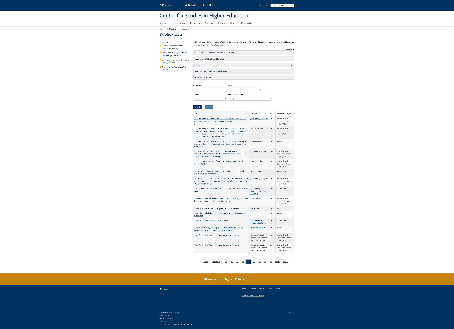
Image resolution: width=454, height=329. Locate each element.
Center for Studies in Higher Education (205, 15)
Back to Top (290, 313)
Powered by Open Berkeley (169, 313)
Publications (179, 23)
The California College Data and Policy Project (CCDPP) (174, 54)
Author (231, 85)
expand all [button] (290, 49)
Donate (261, 289)
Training (209, 23)
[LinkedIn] (166, 293)
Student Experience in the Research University (172, 47)
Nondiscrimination (166, 319)
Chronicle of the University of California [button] (211, 71)
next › (278, 262)
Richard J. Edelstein (258, 223)
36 (255, 262)
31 (227, 262)
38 (266, 262)
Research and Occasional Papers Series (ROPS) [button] (214, 53)
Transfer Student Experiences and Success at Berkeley (216, 235)
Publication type (235, 94)
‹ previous (217, 262)
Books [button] (197, 65)
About (233, 23)
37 (260, 262)
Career (277, 289)
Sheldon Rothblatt (257, 228)
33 (238, 262)
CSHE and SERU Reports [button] (205, 77)
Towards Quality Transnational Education (211, 220)
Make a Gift (246, 23)
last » (286, 262)
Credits (269, 289)
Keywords (197, 85)
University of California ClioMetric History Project (175, 61)
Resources (195, 23)
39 (271, 262)
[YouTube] (171, 293)
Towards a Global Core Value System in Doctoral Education (218, 208)
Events (221, 23)
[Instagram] (176, 293)
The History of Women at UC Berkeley (174, 68)
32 (232, 262)
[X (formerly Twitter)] (162, 293)
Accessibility (164, 316)
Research (164, 23)
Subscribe (252, 289)
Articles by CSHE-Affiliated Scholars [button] (209, 59)
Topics (196, 94)
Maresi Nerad (256, 208)
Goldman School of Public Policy (198, 5)
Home (162, 29)
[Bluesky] (180, 293)
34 (244, 262)
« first (207, 262)
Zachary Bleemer (257, 198)
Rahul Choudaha (256, 220)
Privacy (163, 321)
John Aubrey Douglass (259, 118)
